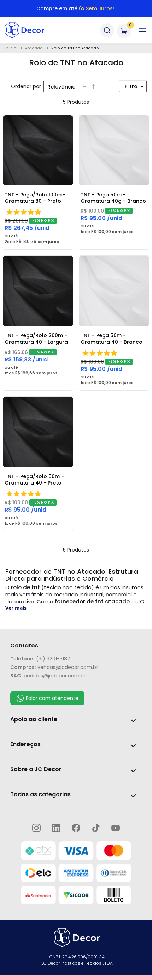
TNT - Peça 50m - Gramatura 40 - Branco (111, 338)
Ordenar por (26, 86)
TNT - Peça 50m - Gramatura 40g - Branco (113, 197)
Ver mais (16, 607)
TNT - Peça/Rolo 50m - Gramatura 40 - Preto (34, 479)
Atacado (34, 48)
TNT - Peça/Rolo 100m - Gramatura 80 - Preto (35, 197)
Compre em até (75, 8)
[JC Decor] (37, 30)
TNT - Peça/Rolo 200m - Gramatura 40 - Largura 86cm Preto (36, 339)
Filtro (131, 86)
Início (11, 48)
